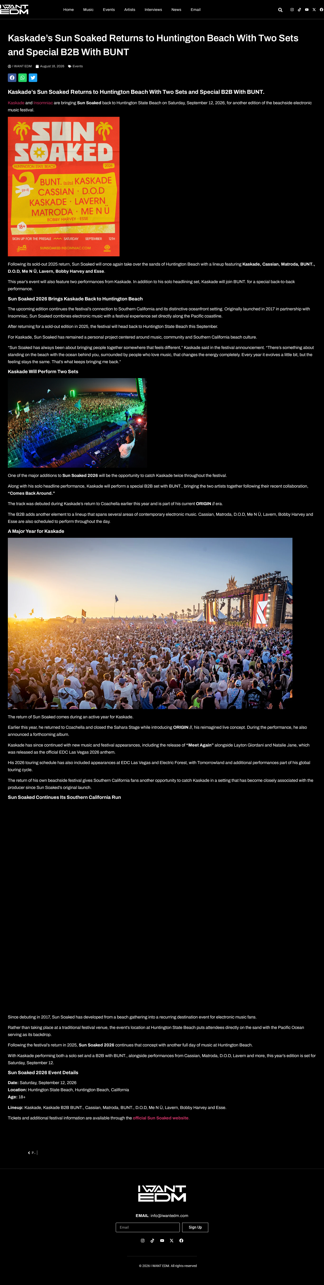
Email (196, 10)
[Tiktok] (299, 9)
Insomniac (43, 102)
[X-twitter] (314, 9)
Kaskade (16, 102)
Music (88, 10)
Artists (129, 10)
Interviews (153, 10)
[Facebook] (321, 9)
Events (109, 10)
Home (68, 10)
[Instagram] (292, 9)
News (176, 10)
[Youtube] (306, 9)
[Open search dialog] (280, 10)
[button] (12, 77)
